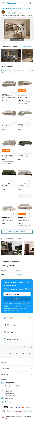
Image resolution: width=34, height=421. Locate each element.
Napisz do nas (9, 398)
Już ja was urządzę (12, 11)
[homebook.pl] (11, 3)
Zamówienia (5, 368)
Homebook (4, 374)
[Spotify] (29, 353)
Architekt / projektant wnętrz (14, 13)
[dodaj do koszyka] (14, 91)
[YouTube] (10, 353)
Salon (18, 270)
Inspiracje (13, 347)
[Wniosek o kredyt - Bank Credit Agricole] (28, 411)
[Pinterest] (23, 353)
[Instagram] (16, 353)
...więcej (16, 310)
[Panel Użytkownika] (26, 3)
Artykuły (29, 347)
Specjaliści (21, 347)
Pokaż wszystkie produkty (17, 231)
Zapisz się (17, 299)
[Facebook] (4, 353)
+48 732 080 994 (11, 383)
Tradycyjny (19, 274)
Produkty (5, 347)
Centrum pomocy (10, 402)
